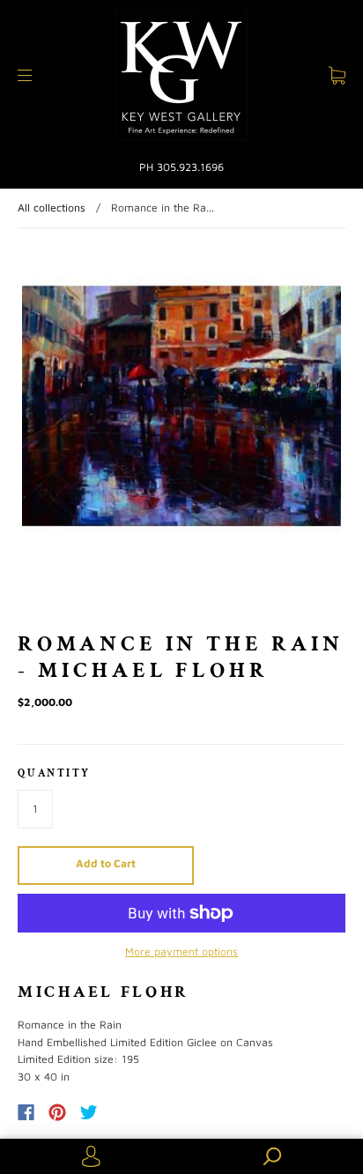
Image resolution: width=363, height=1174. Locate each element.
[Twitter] (89, 1112)
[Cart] (337, 75)
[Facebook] (26, 1112)
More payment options (181, 951)
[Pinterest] (57, 1112)
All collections (51, 207)
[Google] (125, 1112)
